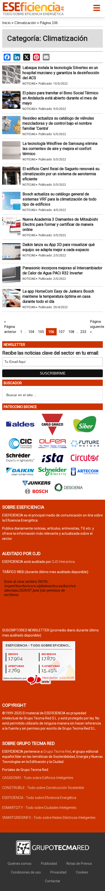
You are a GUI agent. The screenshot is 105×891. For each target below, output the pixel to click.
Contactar (52, 881)
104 (31, 332)
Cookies (82, 872)
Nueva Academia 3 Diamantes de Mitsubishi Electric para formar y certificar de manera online (60, 224)
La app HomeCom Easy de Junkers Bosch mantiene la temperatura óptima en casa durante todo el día (58, 296)
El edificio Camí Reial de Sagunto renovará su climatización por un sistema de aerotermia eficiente (60, 173)
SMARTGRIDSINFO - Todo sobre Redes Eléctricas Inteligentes (48, 818)
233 (83, 332)
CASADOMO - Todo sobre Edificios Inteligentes (37, 778)
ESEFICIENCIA (33, 8)
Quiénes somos (20, 863)
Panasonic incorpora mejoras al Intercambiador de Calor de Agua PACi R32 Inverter (62, 270)
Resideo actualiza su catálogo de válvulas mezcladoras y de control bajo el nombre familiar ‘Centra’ (58, 123)
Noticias (28, 83)
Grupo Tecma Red (57, 751)
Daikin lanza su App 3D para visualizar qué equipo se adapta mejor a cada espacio (58, 247)
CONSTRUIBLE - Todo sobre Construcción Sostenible (43, 788)
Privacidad (58, 872)
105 (41, 332)
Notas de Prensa (79, 863)
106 (51, 332)
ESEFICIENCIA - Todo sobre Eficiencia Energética (39, 798)
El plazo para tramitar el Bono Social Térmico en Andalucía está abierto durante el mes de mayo (60, 98)
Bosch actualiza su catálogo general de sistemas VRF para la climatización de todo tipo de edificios (59, 199)
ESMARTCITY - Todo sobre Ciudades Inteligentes (39, 808)
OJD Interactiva (63, 562)
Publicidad (49, 863)
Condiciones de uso (26, 872)
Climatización (25, 23)
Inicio (6, 23)
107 (61, 332)
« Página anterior (10, 327)
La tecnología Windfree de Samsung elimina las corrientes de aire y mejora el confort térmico (59, 148)
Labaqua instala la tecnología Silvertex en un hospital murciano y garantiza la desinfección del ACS (60, 72)
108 (71, 332)
